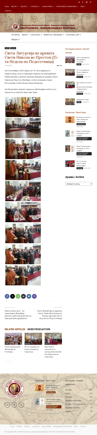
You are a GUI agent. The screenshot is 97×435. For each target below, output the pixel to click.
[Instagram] (86, 2)
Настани (79, 168)
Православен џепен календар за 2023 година (83, 133)
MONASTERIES (47, 6)
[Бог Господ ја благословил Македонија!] (70, 163)
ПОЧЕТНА (15, 35)
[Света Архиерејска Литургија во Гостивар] (13, 339)
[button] (79, 2)
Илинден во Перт (83, 99)
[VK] (28, 296)
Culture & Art (72, 35)
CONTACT (8, 11)
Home (7, 6)
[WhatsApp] (18, 296)
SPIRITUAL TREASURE (53, 35)
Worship (13, 48)
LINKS (83, 6)
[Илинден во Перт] (70, 101)
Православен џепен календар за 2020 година (83, 148)
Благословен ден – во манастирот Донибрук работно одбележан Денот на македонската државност (18, 314)
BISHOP (14, 6)
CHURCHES (34, 6)
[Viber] (34, 296)
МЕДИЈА (14, 39)
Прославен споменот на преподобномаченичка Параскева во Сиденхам (53, 352)
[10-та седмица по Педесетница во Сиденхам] (33, 339)
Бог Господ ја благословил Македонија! (81, 163)
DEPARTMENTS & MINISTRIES (66, 6)
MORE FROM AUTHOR (39, 329)
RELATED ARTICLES (15, 329)
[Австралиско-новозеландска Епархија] (48, 22)
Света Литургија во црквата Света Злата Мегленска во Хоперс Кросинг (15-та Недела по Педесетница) (49, 314)
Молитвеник (81, 124)
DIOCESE (24, 6)
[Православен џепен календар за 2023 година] (70, 133)
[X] (90, 2)
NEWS (24, 35)
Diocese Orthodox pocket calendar (82, 138)
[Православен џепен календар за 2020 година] (70, 148)
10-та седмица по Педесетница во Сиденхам (32, 349)
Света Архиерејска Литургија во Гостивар (12, 349)
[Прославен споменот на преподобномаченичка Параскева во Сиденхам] (53, 339)
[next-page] (10, 361)
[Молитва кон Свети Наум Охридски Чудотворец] (70, 119)
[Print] (23, 296)
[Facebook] (82, 2)
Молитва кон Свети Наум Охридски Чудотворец (83, 119)
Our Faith (35, 35)
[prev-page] (6, 361)
